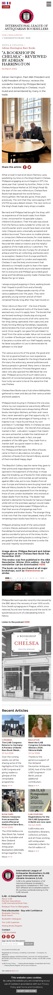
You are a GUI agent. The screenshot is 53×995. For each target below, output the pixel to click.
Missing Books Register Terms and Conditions (20, 965)
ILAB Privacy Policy (9, 963)
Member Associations (11, 901)
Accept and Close (27, 991)
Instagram (8, 936)
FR (9, 3)
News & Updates (15, 35)
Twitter (29, 167)
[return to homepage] (9, 875)
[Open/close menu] (48, 4)
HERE (42, 564)
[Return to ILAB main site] (26, 16)
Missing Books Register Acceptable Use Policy (34, 963)
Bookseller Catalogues (11, 919)
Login (6, 7)
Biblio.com (15, 971)
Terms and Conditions (31, 987)
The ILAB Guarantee (10, 922)
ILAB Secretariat (9, 932)
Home (4, 35)
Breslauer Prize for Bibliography (15, 907)
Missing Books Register (12, 926)
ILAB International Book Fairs (14, 903)
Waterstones (32, 570)
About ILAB (7, 899)
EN (4, 3)
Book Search (7, 915)
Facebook (25, 167)
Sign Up (29, 944)
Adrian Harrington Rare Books (18, 48)
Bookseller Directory (10, 913)
